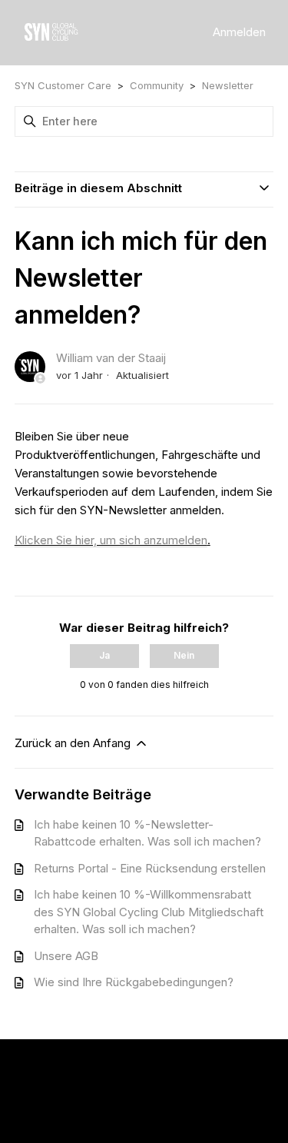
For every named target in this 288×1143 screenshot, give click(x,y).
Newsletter (227, 85)
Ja (104, 655)
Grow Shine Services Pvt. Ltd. (139, 1093)
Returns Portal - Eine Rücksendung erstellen (150, 868)
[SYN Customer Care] (51, 32)
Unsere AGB (66, 956)
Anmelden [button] (239, 32)
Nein (184, 655)
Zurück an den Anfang (74, 743)
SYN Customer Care (63, 85)
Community (157, 85)
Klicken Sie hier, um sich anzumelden (111, 540)
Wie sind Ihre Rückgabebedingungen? (133, 982)
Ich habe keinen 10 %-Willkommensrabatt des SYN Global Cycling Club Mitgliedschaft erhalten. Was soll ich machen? (148, 911)
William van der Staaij (111, 358)
